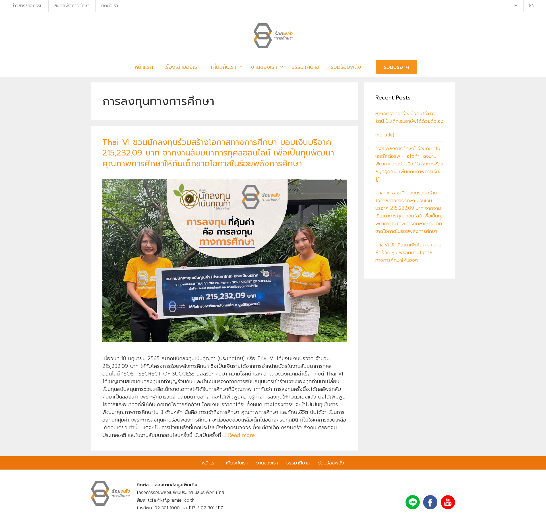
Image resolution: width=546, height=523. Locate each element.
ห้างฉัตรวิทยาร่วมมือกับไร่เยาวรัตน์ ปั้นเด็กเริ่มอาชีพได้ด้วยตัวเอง (409, 117)
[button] (240, 67)
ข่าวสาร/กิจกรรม (27, 5)
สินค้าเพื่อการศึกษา (72, 5)
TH (515, 5)
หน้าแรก (144, 67)
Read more (241, 435)
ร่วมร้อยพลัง (346, 67)
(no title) (384, 134)
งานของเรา (264, 67)
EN (532, 5)
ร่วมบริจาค (396, 67)
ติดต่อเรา (109, 5)
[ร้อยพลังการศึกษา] (273, 36)
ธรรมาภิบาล (305, 67)
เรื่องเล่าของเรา (182, 67)
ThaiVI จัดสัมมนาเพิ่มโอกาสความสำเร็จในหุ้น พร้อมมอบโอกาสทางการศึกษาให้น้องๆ (408, 252)
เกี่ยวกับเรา (223, 67)
